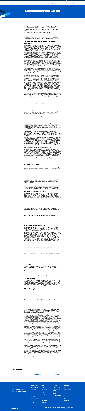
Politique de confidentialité (49, 407)
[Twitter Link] (14, 408)
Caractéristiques (35, 3)
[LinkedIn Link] (12, 408)
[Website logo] (15, 3)
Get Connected (44, 392)
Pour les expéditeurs (17, 389)
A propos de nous (67, 397)
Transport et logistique (56, 387)
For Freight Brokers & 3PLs (19, 391)
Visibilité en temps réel (34, 396)
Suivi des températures (34, 398)
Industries (55, 385)
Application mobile (45, 389)
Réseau (41, 3)
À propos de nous (53, 3)
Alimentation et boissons (57, 398)
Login (61, 0)
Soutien (64, 0)
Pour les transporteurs (17, 393)
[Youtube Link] (17, 408)
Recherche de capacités (34, 389)
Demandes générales (15, 397)
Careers (65, 398)
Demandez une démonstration (68, 3)
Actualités (65, 387)
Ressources (47, 3)
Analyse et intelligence (34, 387)
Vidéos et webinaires (67, 389)
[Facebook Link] (15, 408)
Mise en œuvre (44, 396)
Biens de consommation (57, 395)
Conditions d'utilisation (56, 407)
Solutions (29, 3)
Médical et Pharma (56, 393)
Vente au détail (55, 397)
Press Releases (66, 400)
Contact (67, 0)
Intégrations (14, 373)
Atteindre (43, 394)
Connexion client (62, 407)
